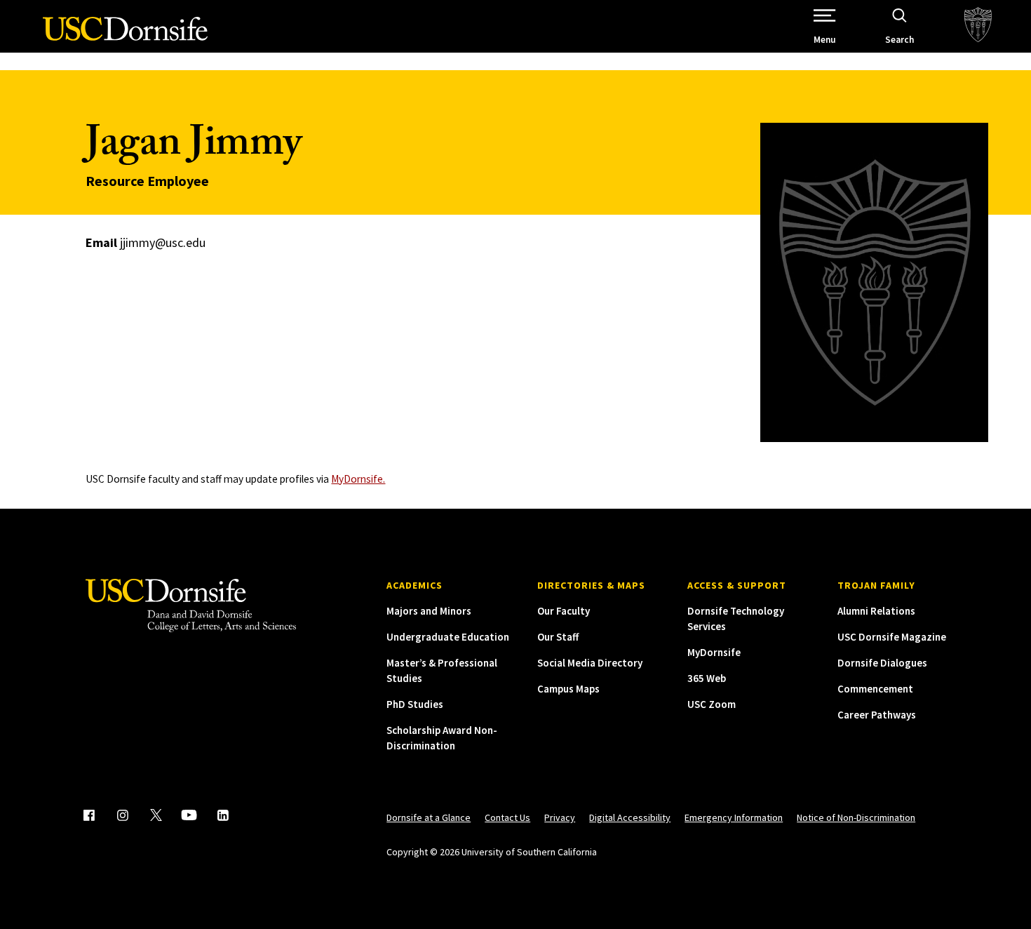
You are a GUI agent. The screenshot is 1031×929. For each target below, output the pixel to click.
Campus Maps (568, 688)
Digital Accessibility (630, 817)
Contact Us (507, 817)
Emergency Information (734, 817)
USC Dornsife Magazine (891, 636)
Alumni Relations (876, 610)
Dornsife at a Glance (428, 817)
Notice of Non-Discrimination (856, 817)
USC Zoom (711, 704)
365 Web (706, 678)
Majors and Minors (428, 610)
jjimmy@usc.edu (162, 242)
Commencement (875, 688)
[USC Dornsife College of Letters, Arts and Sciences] (125, 37)
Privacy (559, 817)
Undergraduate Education (447, 636)
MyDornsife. (358, 479)
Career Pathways (876, 714)
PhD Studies (414, 704)
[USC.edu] (978, 26)
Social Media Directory (589, 662)
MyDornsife (714, 652)
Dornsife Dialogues (882, 662)
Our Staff (558, 636)
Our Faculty (563, 610)
